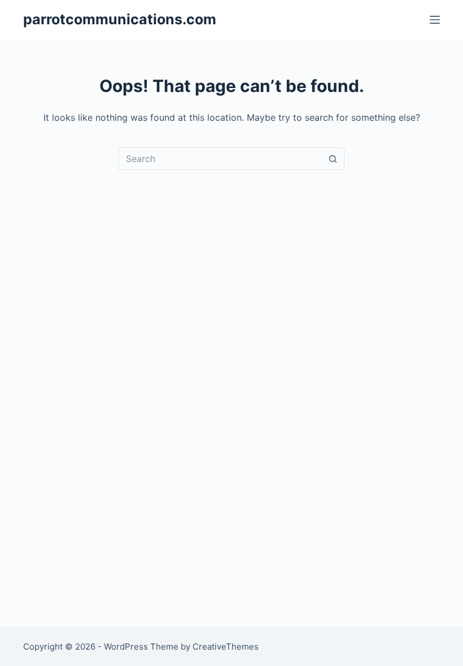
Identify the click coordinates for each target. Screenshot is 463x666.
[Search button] (333, 158)
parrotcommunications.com (119, 19)
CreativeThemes (226, 646)
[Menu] (435, 20)
